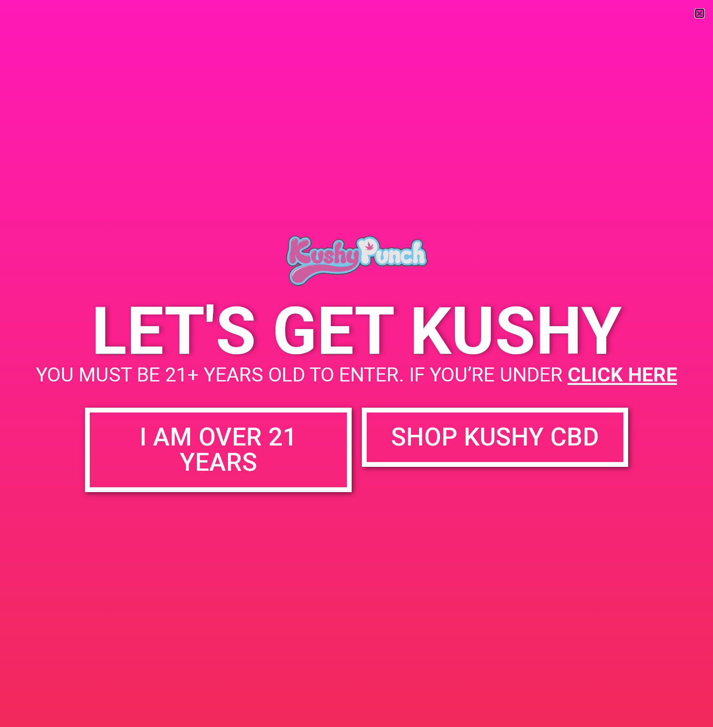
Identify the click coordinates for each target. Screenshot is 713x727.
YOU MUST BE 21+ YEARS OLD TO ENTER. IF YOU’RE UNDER (356, 374)
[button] (699, 13)
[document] (356, 363)
